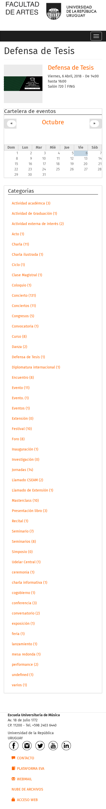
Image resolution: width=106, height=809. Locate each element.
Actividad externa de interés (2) (38, 224)
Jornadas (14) (22, 470)
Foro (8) (18, 439)
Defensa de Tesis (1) (28, 357)
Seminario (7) (23, 531)
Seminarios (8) (24, 542)
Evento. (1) (20, 398)
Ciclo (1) (18, 265)
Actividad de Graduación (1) (34, 214)
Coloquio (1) (21, 285)
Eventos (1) (21, 408)
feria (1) (18, 634)
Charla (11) (20, 244)
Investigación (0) (25, 460)
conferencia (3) (24, 603)
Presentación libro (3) (29, 511)
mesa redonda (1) (26, 654)
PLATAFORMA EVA (30, 769)
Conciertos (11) (24, 306)
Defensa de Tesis (71, 68)
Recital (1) (20, 521)
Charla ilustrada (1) (27, 255)
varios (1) (19, 685)
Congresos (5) (23, 316)
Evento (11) (21, 388)
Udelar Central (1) (26, 562)
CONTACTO (25, 758)
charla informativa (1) (29, 583)
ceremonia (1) (23, 572)
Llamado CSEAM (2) (27, 480)
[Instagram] (27, 745)
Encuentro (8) (23, 378)
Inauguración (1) (25, 449)
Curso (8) (19, 337)
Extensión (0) (22, 419)
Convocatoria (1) (25, 326)
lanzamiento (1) (24, 644)
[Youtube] (53, 745)
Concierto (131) (24, 296)
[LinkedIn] (66, 745)
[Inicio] (22, 13)
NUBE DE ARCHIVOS (27, 789)
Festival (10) (22, 429)
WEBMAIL (24, 779)
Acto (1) (18, 234)
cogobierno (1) (23, 593)
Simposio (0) (22, 552)
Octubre (53, 122)
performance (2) (25, 665)
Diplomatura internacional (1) (36, 367)
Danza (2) (19, 347)
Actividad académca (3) (31, 203)
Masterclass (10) (25, 501)
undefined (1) (22, 675)
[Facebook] (14, 745)
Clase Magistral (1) (27, 275)
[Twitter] (40, 745)
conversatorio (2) (26, 613)
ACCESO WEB (27, 800)
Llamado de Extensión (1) (32, 490)
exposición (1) (23, 624)
